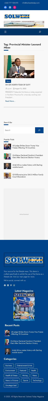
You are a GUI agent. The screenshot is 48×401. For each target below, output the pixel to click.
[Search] (39, 130)
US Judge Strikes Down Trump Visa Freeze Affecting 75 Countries (26, 147)
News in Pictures (12, 380)
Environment (10, 370)
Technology (37, 380)
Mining (25, 375)
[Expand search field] (40, 32)
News (8, 81)
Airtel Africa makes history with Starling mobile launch (27, 166)
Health (33, 370)
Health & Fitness (12, 375)
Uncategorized (11, 385)
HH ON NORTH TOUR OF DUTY (17, 85)
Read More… (10, 101)
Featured (23, 370)
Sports (25, 380)
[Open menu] (5, 31)
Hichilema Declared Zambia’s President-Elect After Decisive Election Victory (28, 156)
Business (9, 365)
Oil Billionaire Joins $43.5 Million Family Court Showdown (28, 176)
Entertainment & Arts (24, 365)
